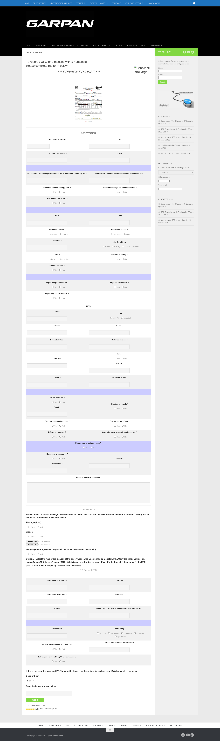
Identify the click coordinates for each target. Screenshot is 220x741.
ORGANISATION (39, 3)
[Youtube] (188, 52)
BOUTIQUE (116, 3)
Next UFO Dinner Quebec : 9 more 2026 (175, 153)
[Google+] (192, 52)
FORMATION (80, 3)
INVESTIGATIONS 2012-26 (61, 3)
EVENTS (93, 3)
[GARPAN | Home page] (60, 24)
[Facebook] (184, 52)
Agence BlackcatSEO (54, 736)
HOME (26, 3)
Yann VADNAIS (154, 3)
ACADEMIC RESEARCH (134, 3)
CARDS (103, 3)
